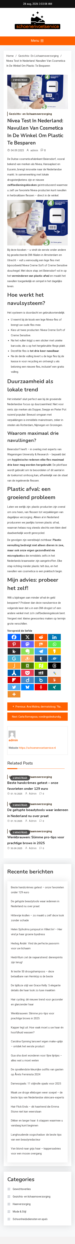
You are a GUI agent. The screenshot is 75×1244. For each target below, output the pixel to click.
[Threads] (54, 665)
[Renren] (14, 673)
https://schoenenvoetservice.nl (37, 747)
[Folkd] (54, 658)
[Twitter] (14, 687)
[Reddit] (41, 637)
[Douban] (27, 665)
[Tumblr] (41, 658)
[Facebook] (14, 637)
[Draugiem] (27, 658)
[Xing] (54, 687)
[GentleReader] (14, 658)
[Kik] (14, 651)
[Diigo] (27, 680)
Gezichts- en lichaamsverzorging (30, 114)
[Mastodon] (27, 644)
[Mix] (41, 644)
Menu (35, 40)
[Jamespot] (14, 665)
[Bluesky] (27, 687)
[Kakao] (54, 651)
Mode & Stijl (19, 1211)
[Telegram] (41, 651)
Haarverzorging (22, 1204)
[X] (27, 637)
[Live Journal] (54, 673)
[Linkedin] (54, 637)
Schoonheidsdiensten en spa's (30, 1219)
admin (34, 150)
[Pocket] (27, 673)
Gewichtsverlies (22, 1189)
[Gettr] (41, 687)
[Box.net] (41, 680)
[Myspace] (41, 673)
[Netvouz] (41, 665)
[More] (14, 694)
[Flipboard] (14, 680)
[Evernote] (27, 651)
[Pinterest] (14, 644)
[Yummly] (54, 680)
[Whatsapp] (54, 644)
